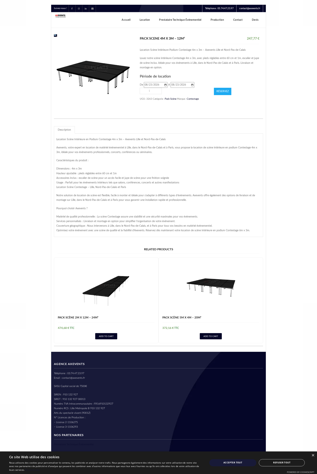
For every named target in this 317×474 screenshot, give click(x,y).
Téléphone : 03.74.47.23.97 (219, 8)
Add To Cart (106, 336)
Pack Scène (170, 99)
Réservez (222, 91)
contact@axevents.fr (249, 8)
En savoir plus (32, 469)
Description (64, 130)
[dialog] (158, 462)
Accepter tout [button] (232, 462)
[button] (55, 35)
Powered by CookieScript (300, 472)
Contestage (193, 99)
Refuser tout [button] (281, 462)
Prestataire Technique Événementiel (74, 444)
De (141, 85)
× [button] (312, 455)
